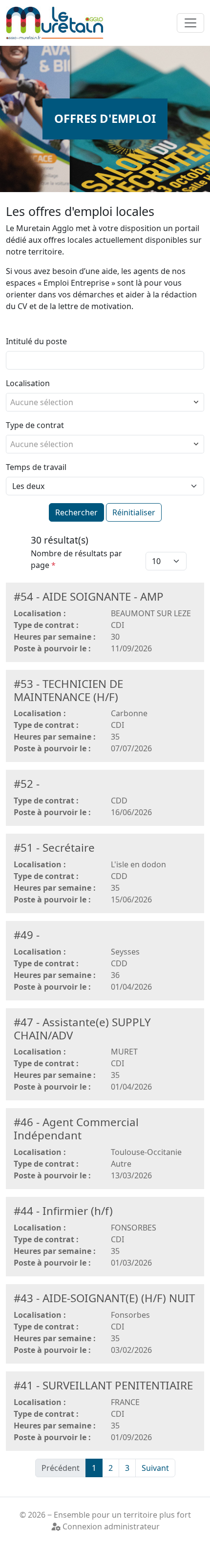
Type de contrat (35, 425)
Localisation (28, 383)
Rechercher (76, 512)
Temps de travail (36, 467)
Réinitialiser (133, 512)
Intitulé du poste (36, 341)
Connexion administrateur (110, 1526)
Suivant (155, 1468)
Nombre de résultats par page (76, 559)
